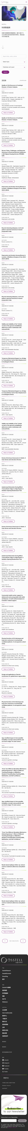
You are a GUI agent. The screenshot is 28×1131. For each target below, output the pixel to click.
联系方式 (4, 1021)
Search (5, 72)
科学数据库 (5, 993)
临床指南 (4, 990)
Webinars (5, 1002)
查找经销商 (5, 1024)
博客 (3, 996)
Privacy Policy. (12, 1127)
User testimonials (7, 1013)
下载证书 (4, 1018)
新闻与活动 (5, 1030)
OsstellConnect (6, 973)
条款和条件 (5, 1036)
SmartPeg (5, 976)
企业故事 (4, 1010)
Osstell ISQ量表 (6, 987)
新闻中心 (4, 1015)
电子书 (4, 999)
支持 (3, 1027)
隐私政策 (4, 1033)
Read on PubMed (8, 112)
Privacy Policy (6, 1085)
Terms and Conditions (8, 1082)
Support (4, 1088)
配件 (3, 979)
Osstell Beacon (6, 970)
